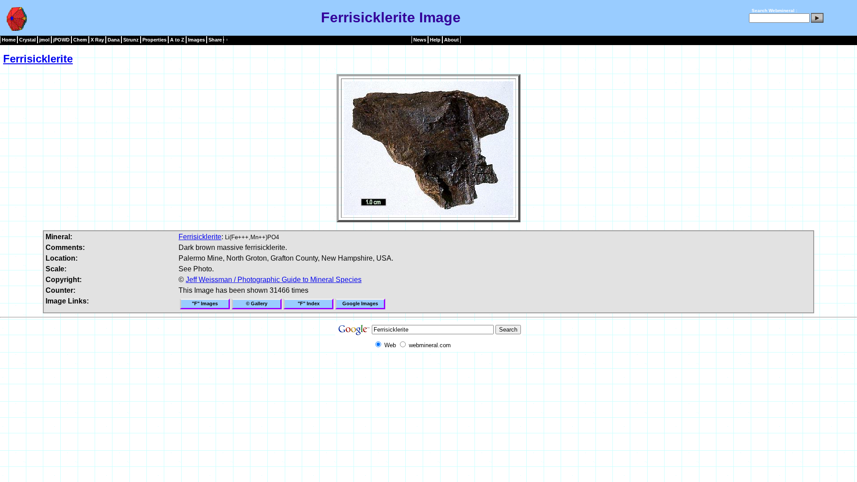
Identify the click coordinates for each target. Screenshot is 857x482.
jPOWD (61, 39)
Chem (80, 39)
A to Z (177, 39)
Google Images (360, 303)
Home (9, 39)
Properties (154, 39)
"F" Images (205, 303)
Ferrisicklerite (38, 59)
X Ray (97, 39)
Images (196, 39)
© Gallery (256, 303)
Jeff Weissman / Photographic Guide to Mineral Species (274, 279)
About (451, 39)
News (419, 39)
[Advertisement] (428, 372)
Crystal (27, 39)
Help (435, 39)
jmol (44, 39)
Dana (114, 39)
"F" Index (309, 303)
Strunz (131, 39)
